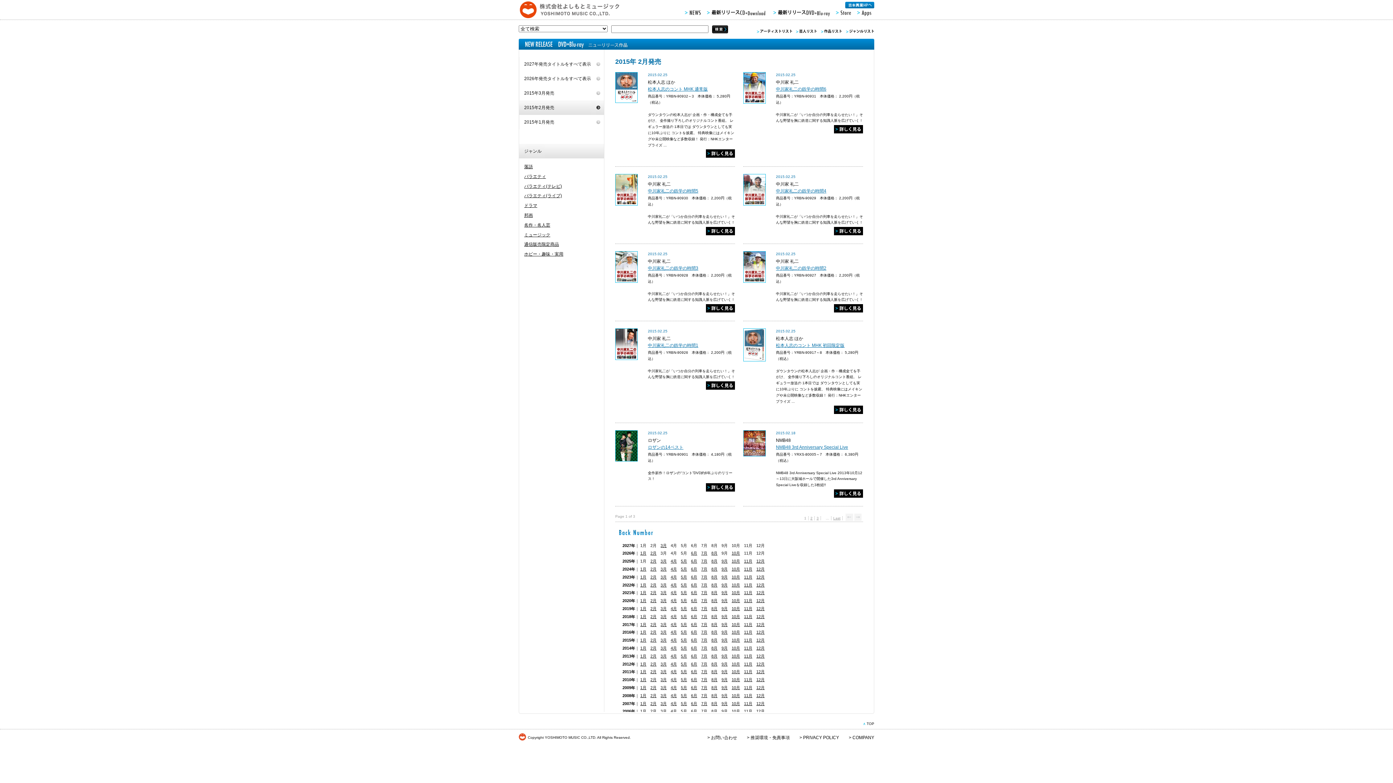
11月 (748, 561)
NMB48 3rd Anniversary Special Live (812, 447)
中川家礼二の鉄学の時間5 (673, 191)
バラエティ (535, 176)
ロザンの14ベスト (665, 447)
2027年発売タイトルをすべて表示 (557, 64)
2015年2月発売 (539, 107)
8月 (714, 553)
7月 (704, 553)
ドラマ (530, 205)
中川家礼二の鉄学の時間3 (673, 268)
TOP (870, 724)
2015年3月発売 (539, 93)
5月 (684, 561)
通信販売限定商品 (541, 244)
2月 (653, 553)
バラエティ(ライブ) (543, 195)
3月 (664, 545)
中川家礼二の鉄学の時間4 (801, 191)
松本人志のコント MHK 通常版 (678, 89)
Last (837, 518)
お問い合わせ (724, 737)
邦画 (528, 215)
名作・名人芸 (537, 225)
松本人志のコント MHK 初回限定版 (810, 345)
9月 (725, 561)
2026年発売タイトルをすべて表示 (557, 78)
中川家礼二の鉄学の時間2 (801, 268)
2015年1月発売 (539, 122)
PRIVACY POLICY (821, 737)
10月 (736, 553)
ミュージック (537, 234)
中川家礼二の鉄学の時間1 (673, 345)
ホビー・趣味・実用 (543, 254)
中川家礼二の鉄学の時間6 (801, 89)
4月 (674, 561)
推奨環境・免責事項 (770, 737)
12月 (760, 561)
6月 (694, 553)
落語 (528, 166)
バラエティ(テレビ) (543, 186)
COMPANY (863, 737)
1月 (643, 553)
